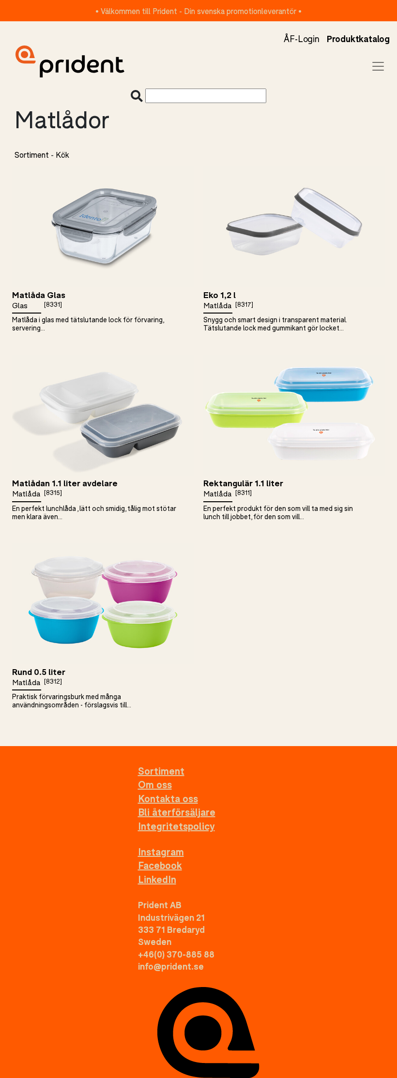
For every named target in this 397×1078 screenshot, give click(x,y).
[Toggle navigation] (378, 66)
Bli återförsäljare (176, 812)
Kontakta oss (168, 798)
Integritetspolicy (176, 826)
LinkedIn (157, 879)
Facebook (160, 865)
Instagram (161, 851)
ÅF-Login (301, 38)
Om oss (155, 784)
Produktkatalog (358, 38)
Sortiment (32, 154)
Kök (62, 154)
